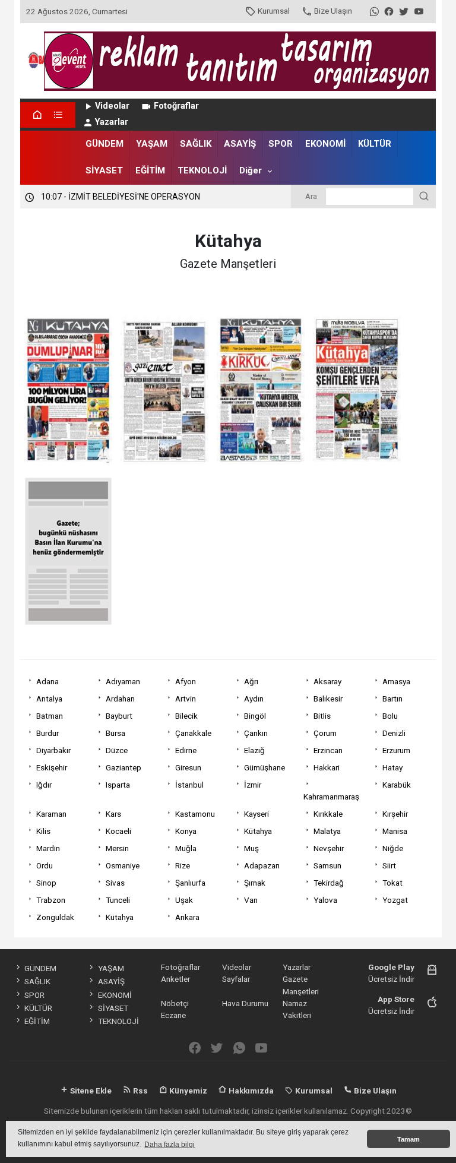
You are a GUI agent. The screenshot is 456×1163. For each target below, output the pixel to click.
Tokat (392, 882)
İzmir (252, 784)
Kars (113, 813)
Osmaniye (123, 865)
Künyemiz (187, 1090)
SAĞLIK (195, 143)
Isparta (118, 784)
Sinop (46, 882)
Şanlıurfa (190, 882)
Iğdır (44, 784)
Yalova (325, 900)
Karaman (51, 813)
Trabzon (50, 900)
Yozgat (395, 900)
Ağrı (251, 681)
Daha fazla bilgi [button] (169, 1144)
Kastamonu (195, 813)
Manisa (394, 831)
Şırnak (254, 882)
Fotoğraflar (176, 106)
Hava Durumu (245, 1003)
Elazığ (254, 750)
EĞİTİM (150, 170)
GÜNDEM (105, 143)
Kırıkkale (328, 813)
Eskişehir (51, 767)
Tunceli (118, 900)
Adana (47, 681)
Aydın (254, 698)
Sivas (115, 882)
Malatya (327, 831)
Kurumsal (274, 10)
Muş (251, 848)
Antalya (49, 698)
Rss (139, 1090)
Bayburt (119, 715)
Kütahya (258, 831)
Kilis (43, 831)
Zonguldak (55, 917)
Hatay (392, 767)
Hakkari (327, 767)
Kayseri (256, 813)
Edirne (186, 750)
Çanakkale (193, 733)
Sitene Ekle (90, 1090)
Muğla (186, 848)
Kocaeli (118, 831)
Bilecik (186, 715)
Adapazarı (262, 865)
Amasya (396, 681)
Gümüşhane (264, 767)
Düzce (117, 750)
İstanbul (189, 784)
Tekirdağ (329, 882)
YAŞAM (151, 143)
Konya (186, 831)
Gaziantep (123, 767)
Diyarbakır (53, 750)
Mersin (117, 848)
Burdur (47, 733)
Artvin (185, 698)
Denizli (394, 733)
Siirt (389, 865)
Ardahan (120, 698)
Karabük (396, 784)
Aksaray (327, 681)
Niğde (392, 848)
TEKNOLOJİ (202, 170)
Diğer (250, 170)
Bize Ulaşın (333, 10)
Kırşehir (395, 813)
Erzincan (328, 750)
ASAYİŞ (240, 143)
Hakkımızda (250, 1090)
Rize (182, 865)
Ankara (187, 917)
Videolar (112, 106)
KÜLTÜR (374, 143)
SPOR (280, 143)
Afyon (185, 681)
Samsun (327, 865)
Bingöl (255, 715)
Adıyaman (123, 681)
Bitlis (322, 715)
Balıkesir (328, 698)
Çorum (325, 733)
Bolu (390, 715)
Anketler (175, 979)
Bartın (392, 698)
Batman (49, 715)
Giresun (188, 767)
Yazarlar (111, 122)
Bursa (115, 733)
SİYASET (104, 170)
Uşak (184, 900)
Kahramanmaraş (331, 796)
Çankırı (256, 733)
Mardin (48, 848)
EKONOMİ (325, 143)
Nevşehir (329, 848)
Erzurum (396, 750)
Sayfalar (236, 979)
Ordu (44, 865)
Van (251, 900)
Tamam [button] (408, 1139)
